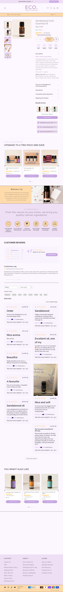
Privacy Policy (8, 578)
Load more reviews (31, 458)
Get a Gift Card (8, 573)
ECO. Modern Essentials (13, 590)
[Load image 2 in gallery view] (7, 32)
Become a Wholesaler (29, 573)
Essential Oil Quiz (47, 573)
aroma (30, 294)
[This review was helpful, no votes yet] (23, 322)
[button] (5, 8)
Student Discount (28, 575)
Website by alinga (55, 590)
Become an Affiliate (28, 570)
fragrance (7, 294)
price (45, 294)
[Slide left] (7, 20)
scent (25, 294)
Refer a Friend (8, 575)
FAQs (5, 564)
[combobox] (11, 287)
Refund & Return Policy (11, 567)
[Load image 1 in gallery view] (7, 24)
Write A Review (51, 254)
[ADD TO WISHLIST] (56, 39)
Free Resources (46, 567)
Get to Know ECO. (28, 562)
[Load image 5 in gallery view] (7, 55)
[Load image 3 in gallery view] (7, 40)
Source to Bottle (46, 562)
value (19, 294)
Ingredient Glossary (47, 564)
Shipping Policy (8, 570)
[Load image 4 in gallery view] (7, 48)
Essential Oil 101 (46, 570)
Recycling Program (28, 564)
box (41, 294)
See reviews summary (44, 35)
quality (14, 294)
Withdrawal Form (9, 581)
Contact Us (7, 562)
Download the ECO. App (30, 567)
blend (36, 294)
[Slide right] (7, 59)
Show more (7, 298)
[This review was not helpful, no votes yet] (26, 322)
